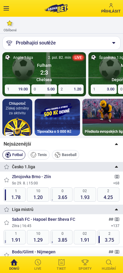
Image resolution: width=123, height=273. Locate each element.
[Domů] (56, 8)
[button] (61, 144)
